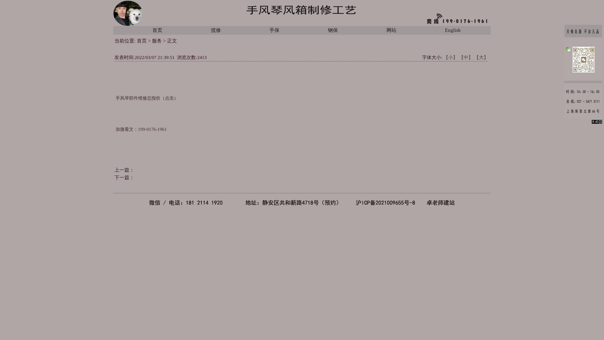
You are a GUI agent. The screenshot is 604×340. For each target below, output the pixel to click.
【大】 (481, 57)
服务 (157, 41)
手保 (274, 30)
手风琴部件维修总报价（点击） (147, 98)
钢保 (333, 30)
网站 (391, 30)
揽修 (216, 30)
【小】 (451, 57)
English (453, 30)
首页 (157, 30)
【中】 (466, 57)
